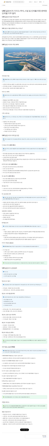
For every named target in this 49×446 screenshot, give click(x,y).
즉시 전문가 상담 (24, 429)
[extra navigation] (43, 2)
